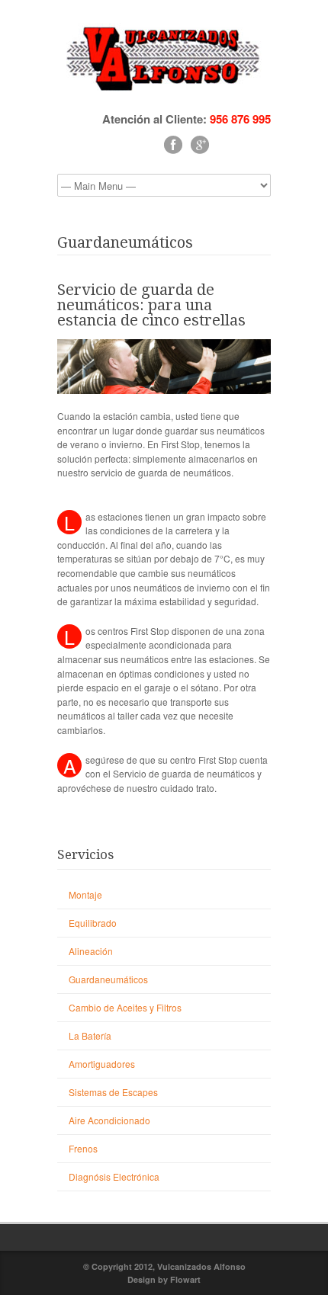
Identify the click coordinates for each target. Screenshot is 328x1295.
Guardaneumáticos (108, 979)
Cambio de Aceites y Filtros (125, 1007)
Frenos (83, 1148)
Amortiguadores (102, 1063)
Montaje (85, 894)
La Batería (90, 1035)
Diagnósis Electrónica (114, 1176)
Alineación (91, 950)
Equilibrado (93, 922)
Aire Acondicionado (109, 1120)
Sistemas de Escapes (113, 1091)
